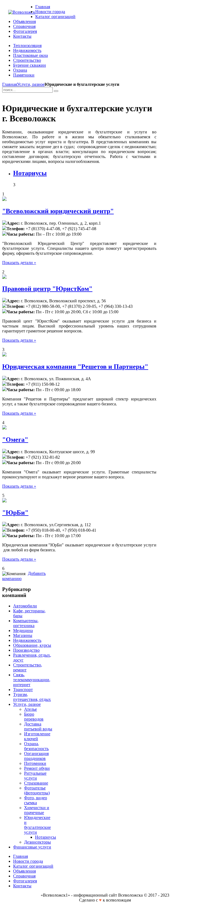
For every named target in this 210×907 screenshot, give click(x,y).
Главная (9, 84)
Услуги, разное (31, 84)
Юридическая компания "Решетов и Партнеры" (75, 366)
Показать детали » (19, 262)
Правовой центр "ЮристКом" (47, 288)
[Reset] (56, 91)
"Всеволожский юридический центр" (58, 211)
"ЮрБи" (15, 512)
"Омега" (15, 439)
